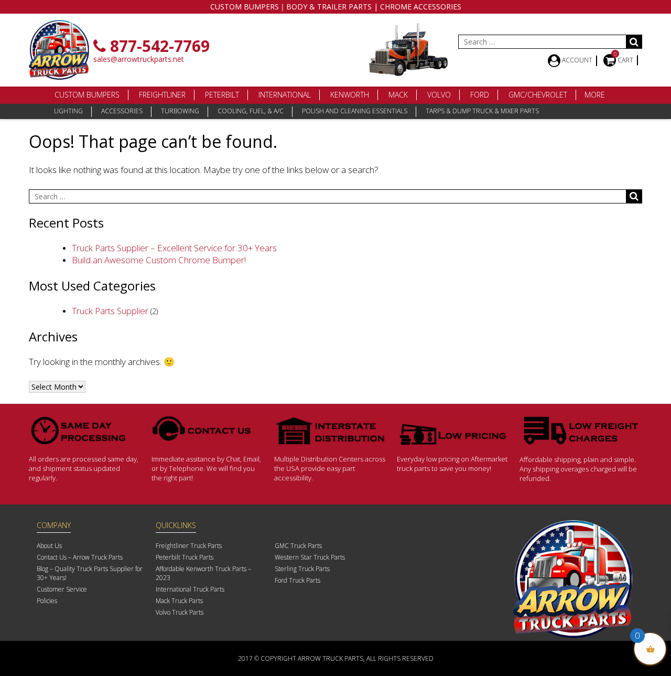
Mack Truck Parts (179, 600)
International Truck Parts (190, 589)
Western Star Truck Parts (310, 557)
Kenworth (349, 95)
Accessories (122, 110)
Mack (398, 95)
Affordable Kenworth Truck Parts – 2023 (203, 573)
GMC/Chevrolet (537, 95)
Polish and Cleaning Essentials (354, 110)
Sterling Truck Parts (302, 568)
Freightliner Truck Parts (189, 545)
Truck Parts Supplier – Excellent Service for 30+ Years (174, 248)
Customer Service (62, 589)
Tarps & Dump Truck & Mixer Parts (482, 110)
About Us (49, 545)
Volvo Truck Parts (179, 612)
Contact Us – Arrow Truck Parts (80, 557)
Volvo (439, 95)
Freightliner (162, 95)
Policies (47, 600)
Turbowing (180, 110)
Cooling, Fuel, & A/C (251, 110)
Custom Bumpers (87, 95)
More (595, 95)
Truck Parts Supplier (110, 311)
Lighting (68, 110)
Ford (479, 95)
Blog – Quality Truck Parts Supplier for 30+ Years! (90, 573)
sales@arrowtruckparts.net (138, 59)
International (284, 95)
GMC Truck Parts (298, 545)
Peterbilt (222, 95)
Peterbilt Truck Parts (184, 557)
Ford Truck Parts (297, 580)
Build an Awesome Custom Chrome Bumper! (159, 260)
